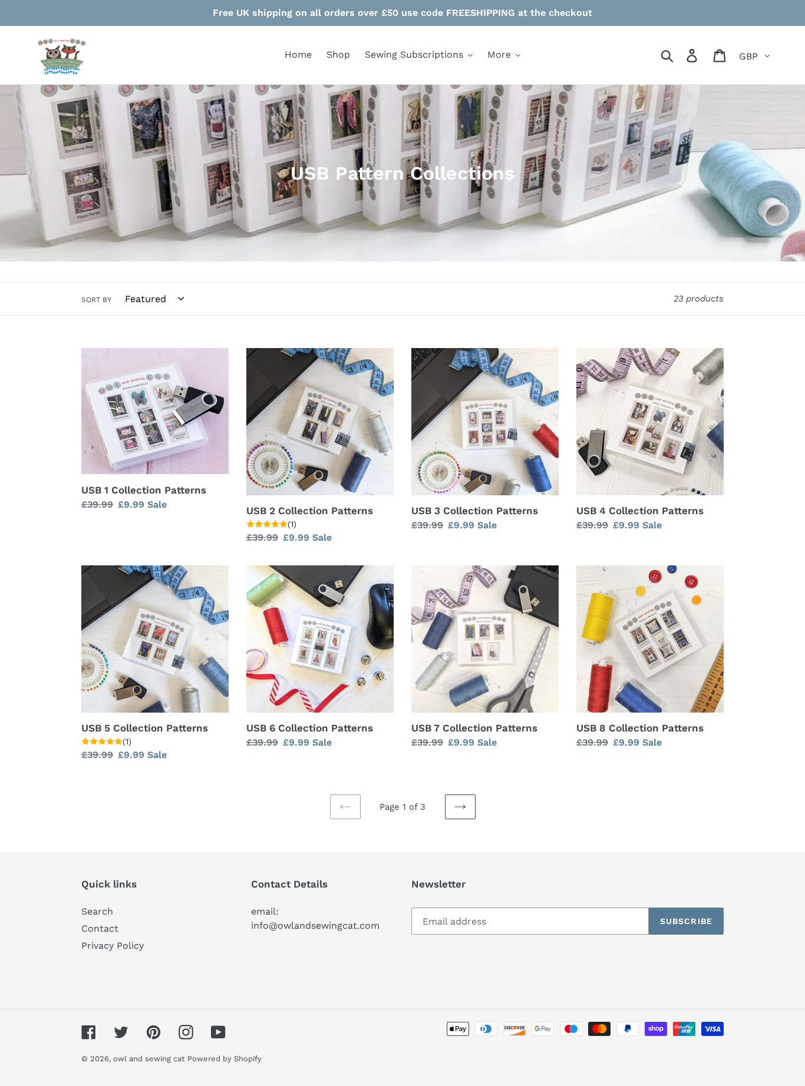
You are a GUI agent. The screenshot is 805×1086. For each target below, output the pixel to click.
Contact (99, 928)
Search (97, 911)
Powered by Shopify (224, 1058)
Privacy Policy (112, 945)
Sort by (96, 300)
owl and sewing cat (148, 1058)
